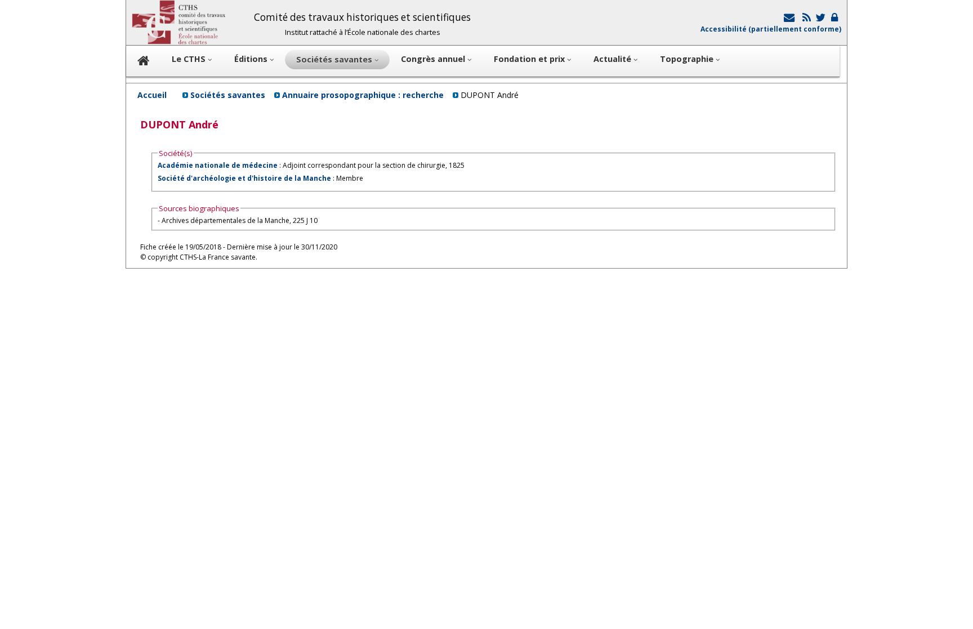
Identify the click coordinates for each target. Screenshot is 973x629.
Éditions (252, 58)
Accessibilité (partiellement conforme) (770, 29)
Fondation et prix (530, 58)
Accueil (152, 95)
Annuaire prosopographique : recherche (363, 95)
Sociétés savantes (227, 95)
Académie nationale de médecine (218, 165)
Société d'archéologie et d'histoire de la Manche (244, 178)
